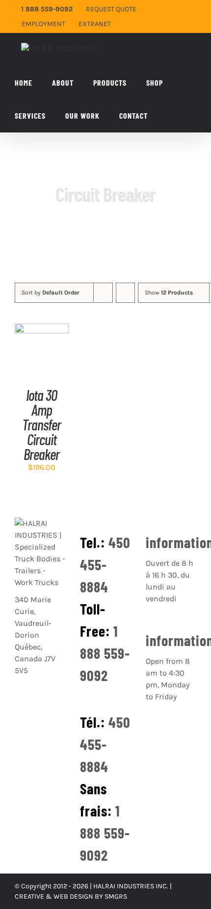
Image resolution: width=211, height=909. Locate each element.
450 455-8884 (105, 564)
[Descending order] (125, 293)
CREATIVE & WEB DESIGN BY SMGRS (71, 896)
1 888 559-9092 (105, 653)
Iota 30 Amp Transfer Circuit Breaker (41, 424)
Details (41, 362)
